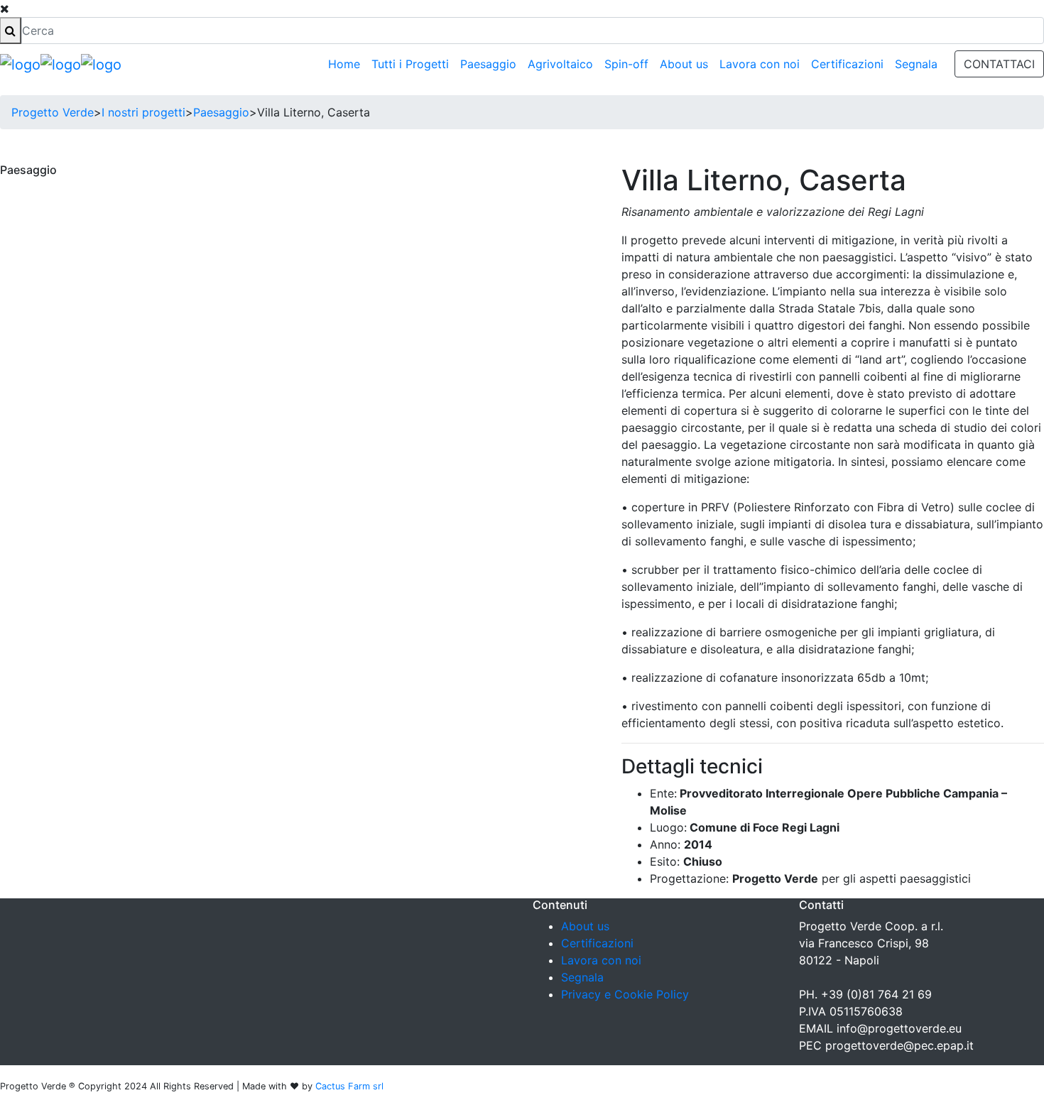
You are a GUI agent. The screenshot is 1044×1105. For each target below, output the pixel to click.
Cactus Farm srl (349, 1086)
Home (344, 64)
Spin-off (626, 64)
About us (684, 64)
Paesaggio (488, 64)
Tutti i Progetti (410, 64)
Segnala (916, 64)
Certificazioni (847, 64)
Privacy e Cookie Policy (625, 994)
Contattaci (999, 64)
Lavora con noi (759, 64)
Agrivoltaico (560, 64)
